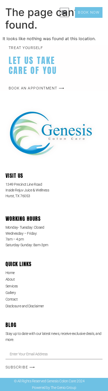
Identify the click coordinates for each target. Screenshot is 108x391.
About (10, 279)
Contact (12, 299)
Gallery (11, 293)
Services (12, 286)
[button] (64, 12)
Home (10, 273)
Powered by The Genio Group (54, 387)
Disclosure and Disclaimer (25, 306)
